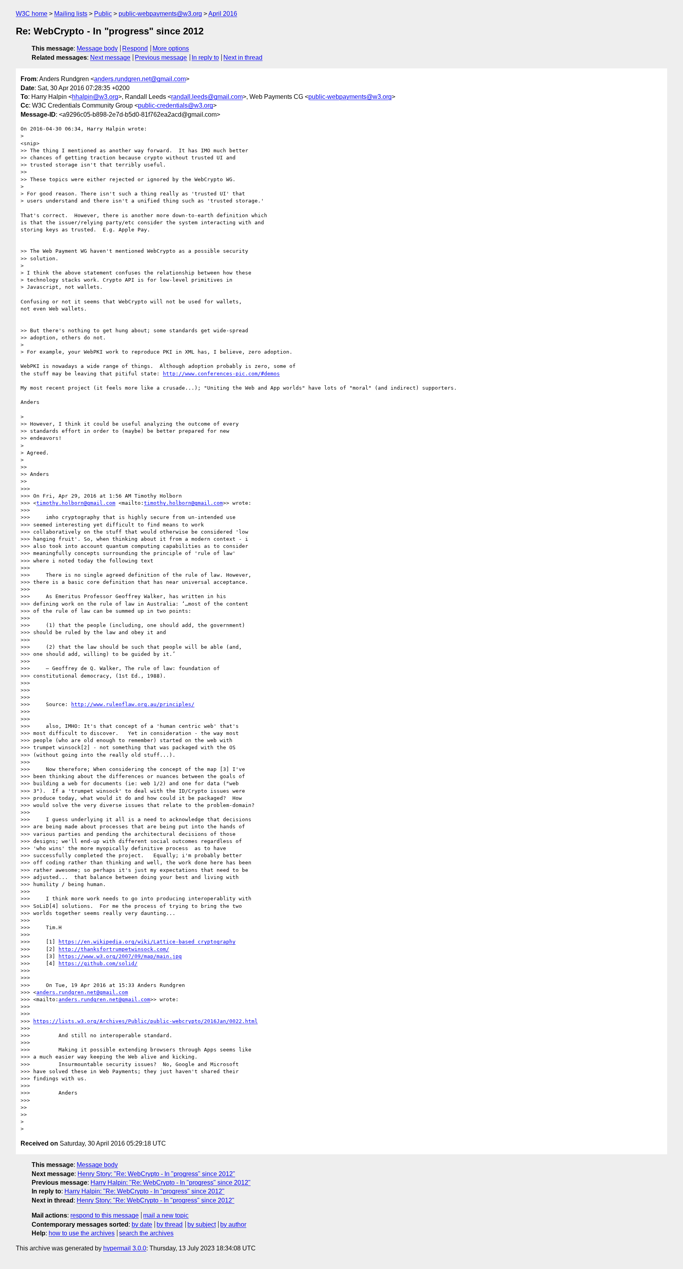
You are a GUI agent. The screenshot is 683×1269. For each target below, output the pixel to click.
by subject (201, 1224)
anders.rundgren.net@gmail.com (140, 79)
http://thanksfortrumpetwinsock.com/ (113, 949)
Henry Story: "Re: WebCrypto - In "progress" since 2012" (156, 1174)
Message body (97, 48)
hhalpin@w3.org (95, 96)
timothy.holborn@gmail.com (75, 503)
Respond (135, 48)
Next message (110, 57)
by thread (170, 1224)
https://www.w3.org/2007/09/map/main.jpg (120, 956)
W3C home (31, 13)
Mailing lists (70, 13)
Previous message (161, 57)
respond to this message (104, 1215)
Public (103, 13)
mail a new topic (166, 1215)
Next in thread (242, 57)
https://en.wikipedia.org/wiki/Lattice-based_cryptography (147, 942)
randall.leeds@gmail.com (207, 96)
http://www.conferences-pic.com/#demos (221, 374)
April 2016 (222, 13)
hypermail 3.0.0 (124, 1248)
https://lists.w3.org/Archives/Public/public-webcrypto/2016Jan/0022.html (145, 1021)
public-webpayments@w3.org (160, 13)
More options (171, 48)
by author (233, 1224)
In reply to (205, 57)
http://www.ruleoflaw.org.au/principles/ (132, 704)
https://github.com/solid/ (98, 963)
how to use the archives (82, 1233)
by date (142, 1224)
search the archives (146, 1233)
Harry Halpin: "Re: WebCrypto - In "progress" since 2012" (171, 1182)
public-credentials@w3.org (175, 105)
